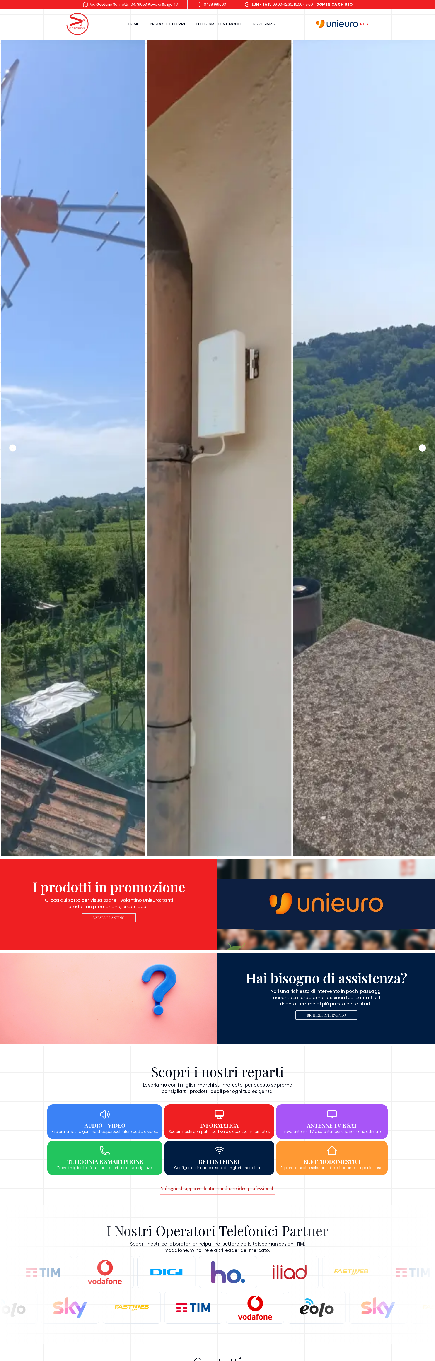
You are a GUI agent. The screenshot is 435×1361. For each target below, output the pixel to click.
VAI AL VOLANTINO (109, 917)
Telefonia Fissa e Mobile (219, 23)
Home (133, 23)
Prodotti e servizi (167, 23)
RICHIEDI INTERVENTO (326, 1015)
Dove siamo (264, 23)
